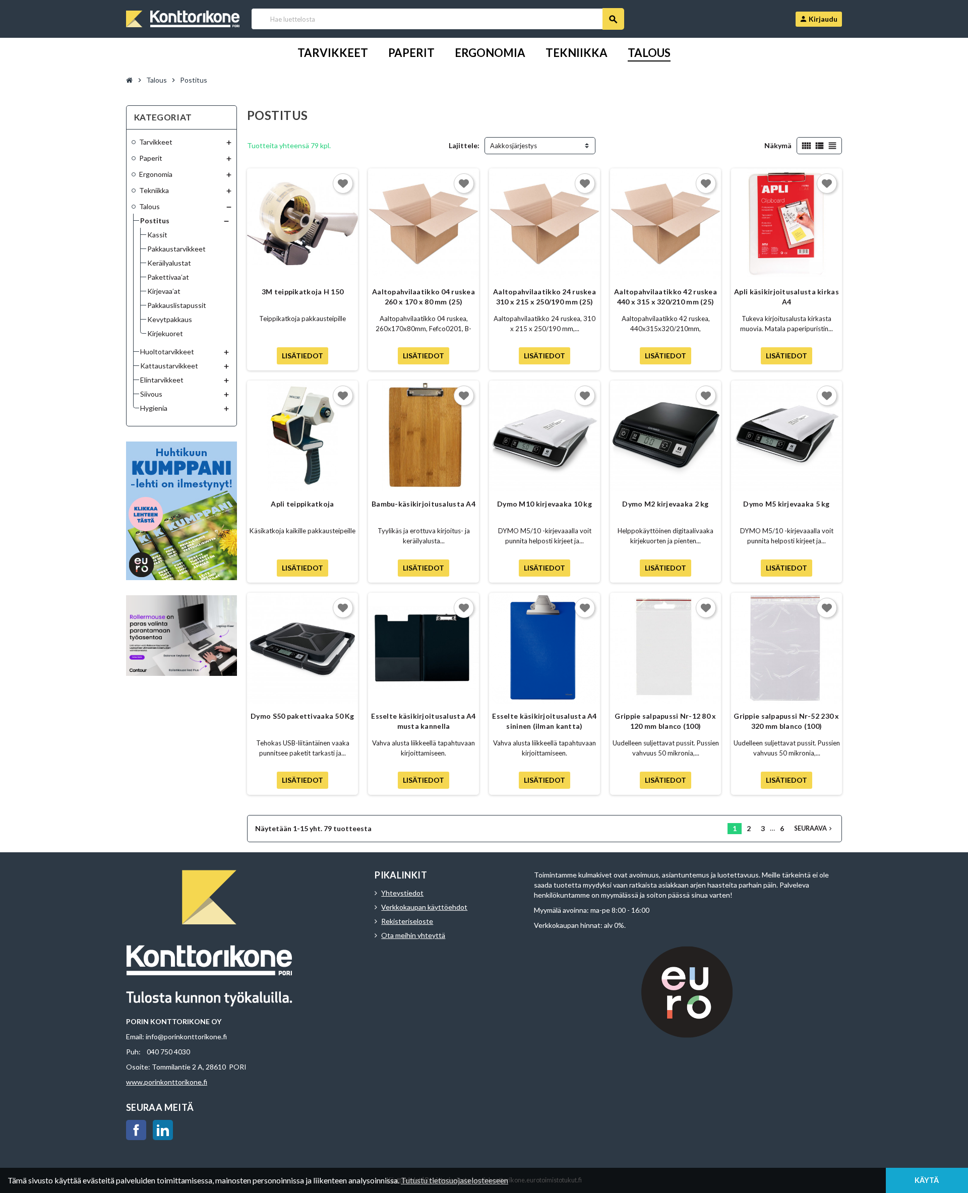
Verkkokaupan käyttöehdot (424, 907)
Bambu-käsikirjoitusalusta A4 (423, 503)
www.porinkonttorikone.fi (166, 1082)
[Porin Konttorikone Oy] (182, 18)
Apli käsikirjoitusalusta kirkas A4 (786, 296)
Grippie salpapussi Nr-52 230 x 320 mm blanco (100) (786, 721)
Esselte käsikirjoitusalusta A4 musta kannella (423, 721)
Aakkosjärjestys (513, 146)
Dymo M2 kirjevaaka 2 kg (665, 503)
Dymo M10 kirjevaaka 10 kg (544, 503)
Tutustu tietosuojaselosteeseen (454, 1180)
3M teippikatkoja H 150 (302, 291)
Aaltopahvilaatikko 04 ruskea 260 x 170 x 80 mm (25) (423, 296)
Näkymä (778, 145)
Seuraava (814, 828)
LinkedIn (163, 1130)
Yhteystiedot (402, 893)
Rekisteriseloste (407, 921)
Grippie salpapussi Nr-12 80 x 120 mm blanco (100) (665, 721)
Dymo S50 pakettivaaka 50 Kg (302, 716)
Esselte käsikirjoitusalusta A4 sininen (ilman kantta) (544, 721)
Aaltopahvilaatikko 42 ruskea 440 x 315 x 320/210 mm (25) (665, 296)
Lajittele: (464, 145)
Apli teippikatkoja (302, 503)
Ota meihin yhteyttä (413, 935)
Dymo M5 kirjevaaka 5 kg (786, 503)
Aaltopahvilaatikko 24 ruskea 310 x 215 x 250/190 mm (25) (544, 296)
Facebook (136, 1130)
